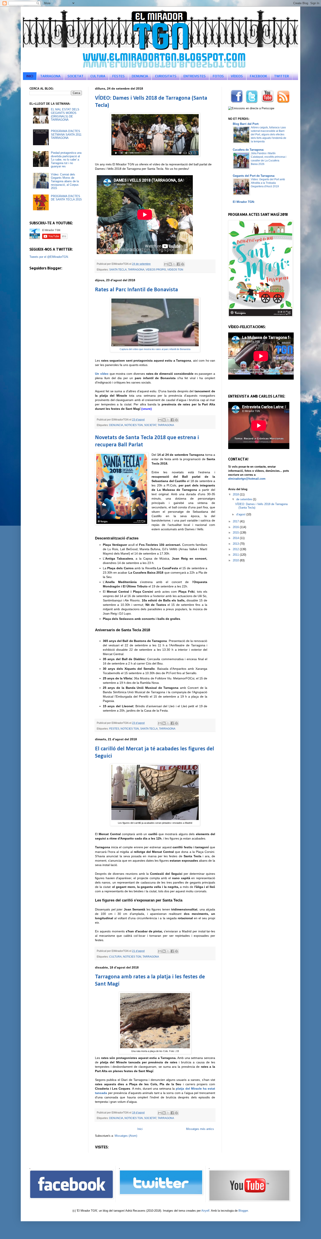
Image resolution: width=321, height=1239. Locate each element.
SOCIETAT (75, 76)
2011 (236, 554)
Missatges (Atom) (126, 1135)
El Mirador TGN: (244, 201)
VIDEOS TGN (175, 269)
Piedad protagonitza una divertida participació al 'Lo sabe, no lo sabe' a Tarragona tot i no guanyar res (66, 159)
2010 (236, 560)
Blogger (243, 1210)
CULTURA (97, 76)
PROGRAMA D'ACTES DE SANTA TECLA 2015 (66, 197)
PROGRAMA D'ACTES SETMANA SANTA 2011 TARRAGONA (66, 134)
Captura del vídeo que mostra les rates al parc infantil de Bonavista (155, 349)
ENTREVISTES (194, 76)
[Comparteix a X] (174, 264)
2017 (236, 521)
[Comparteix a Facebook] (178, 264)
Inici (140, 1129)
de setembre (244, 499)
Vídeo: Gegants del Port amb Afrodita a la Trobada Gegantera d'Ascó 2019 (268, 183)
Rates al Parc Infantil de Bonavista (136, 290)
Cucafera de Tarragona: (248, 149)
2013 (236, 543)
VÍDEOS (237, 76)
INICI (29, 76)
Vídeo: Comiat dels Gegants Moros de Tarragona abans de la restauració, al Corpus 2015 (65, 181)
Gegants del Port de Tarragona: (254, 175)
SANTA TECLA (118, 269)
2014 (236, 538)
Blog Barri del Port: (246, 123)
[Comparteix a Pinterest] (182, 264)
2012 (236, 549)
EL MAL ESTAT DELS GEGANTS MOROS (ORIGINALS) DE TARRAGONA (65, 114)
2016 (236, 527)
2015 (236, 532)
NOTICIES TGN (133, 425)
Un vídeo (102, 373)
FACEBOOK (258, 76)
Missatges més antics (200, 1129)
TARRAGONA (50, 76)
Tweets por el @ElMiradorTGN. (49, 256)
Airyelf (205, 1210)
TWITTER (281, 76)
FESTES (118, 76)
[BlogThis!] (170, 264)
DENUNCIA (140, 76)
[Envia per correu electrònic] (166, 264)
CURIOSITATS (165, 76)
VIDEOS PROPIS (156, 269)
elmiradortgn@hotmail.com (247, 478)
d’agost (241, 514)
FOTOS (218, 76)
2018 (236, 494)
